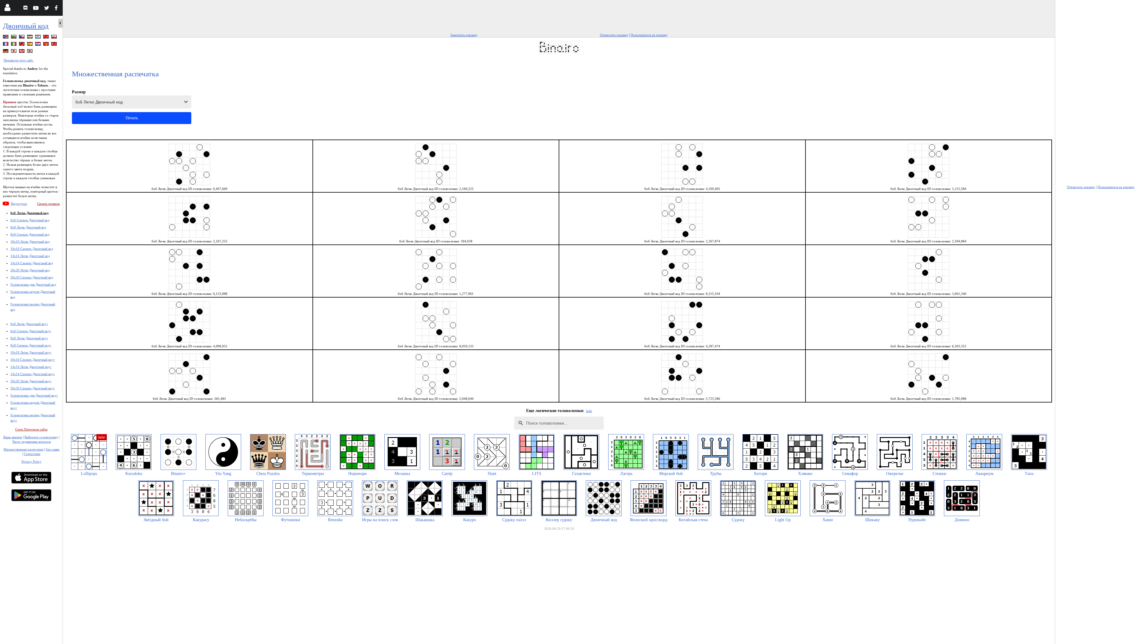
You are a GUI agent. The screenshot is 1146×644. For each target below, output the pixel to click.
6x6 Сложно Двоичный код (30, 220)
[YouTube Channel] (36, 9)
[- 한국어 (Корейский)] (30, 52)
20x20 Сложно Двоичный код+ (32, 388)
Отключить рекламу (614, 35)
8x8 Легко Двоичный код (28, 227)
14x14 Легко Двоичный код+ (31, 367)
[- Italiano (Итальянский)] (14, 45)
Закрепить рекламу (464, 35)
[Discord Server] (26, 9)
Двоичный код (26, 26)
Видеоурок (19, 203)
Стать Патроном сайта (31, 429)
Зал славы (52, 449)
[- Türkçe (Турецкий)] (54, 45)
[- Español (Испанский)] (30, 45)
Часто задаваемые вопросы (31, 441)
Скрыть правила (48, 203)
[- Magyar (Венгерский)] (30, 38)
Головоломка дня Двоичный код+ (34, 395)
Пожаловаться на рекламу (649, 35)
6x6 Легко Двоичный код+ (29, 324)
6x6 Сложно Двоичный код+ (30, 331)
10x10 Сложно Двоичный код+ (32, 359)
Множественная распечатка (23, 449)
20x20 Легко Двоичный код (30, 270)
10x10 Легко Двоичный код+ (31, 352)
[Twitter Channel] (47, 9)
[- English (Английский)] (6, 38)
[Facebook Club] (57, 9)
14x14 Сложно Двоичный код (31, 263)
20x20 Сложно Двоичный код (31, 277)
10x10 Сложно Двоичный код (31, 248)
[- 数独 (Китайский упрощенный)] (46, 38)
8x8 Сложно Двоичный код (30, 234)
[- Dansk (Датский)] (22, 52)
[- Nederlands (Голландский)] (38, 45)
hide (589, 411)
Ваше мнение (12, 437)
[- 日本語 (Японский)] (14, 52)
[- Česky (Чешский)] (22, 38)
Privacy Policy (31, 461)
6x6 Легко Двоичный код (29, 213)
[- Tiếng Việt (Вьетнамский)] (46, 45)
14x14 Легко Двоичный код (30, 256)
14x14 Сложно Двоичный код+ (32, 374)
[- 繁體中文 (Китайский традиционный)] (22, 45)
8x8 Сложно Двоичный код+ (30, 345)
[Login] (7, 9)
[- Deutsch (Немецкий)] (6, 52)
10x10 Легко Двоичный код (30, 241)
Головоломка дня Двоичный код (33, 284)
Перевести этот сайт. (18, 60)
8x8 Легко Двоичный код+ (29, 338)
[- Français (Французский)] (6, 45)
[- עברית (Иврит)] (38, 38)
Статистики (32, 454)
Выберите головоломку (41, 437)
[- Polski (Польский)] (54, 38)
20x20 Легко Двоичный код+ (31, 381)
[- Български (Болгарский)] (14, 38)
